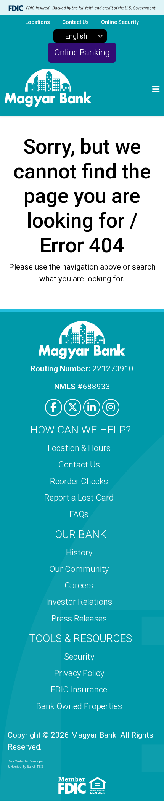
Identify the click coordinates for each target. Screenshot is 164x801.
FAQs (78, 514)
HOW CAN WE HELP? (80, 430)
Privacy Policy (79, 673)
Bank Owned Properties (79, 706)
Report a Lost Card (79, 497)
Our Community (79, 569)
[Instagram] (110, 407)
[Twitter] (72, 407)
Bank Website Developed (26, 764)
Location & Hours (79, 448)
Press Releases (79, 618)
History (79, 552)
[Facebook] (53, 407)
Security (79, 656)
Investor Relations (79, 602)
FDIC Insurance (79, 689)
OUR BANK (80, 534)
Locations (37, 22)
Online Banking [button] (82, 52)
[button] (155, 89)
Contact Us (75, 22)
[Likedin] (91, 407)
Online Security (120, 22)
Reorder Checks (79, 481)
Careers (78, 585)
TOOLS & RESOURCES (80, 638)
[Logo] (48, 89)
